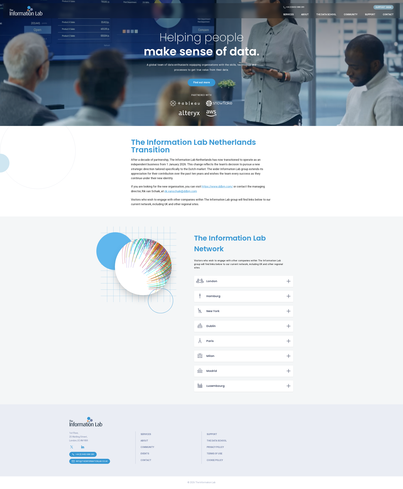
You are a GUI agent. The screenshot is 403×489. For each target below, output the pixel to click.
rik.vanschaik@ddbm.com (180, 191)
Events (145, 453)
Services (288, 14)
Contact (388, 14)
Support (370, 14)
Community (350, 14)
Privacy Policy (215, 447)
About (305, 14)
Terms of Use (214, 453)
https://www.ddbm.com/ (217, 186)
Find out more (201, 82)
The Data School (326, 14)
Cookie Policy (215, 460)
